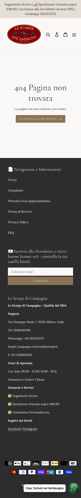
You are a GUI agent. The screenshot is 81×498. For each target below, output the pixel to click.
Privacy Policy (18, 222)
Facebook (14, 429)
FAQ (11, 233)
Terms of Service (20, 211)
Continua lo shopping (37, 119)
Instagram (30, 429)
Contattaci (15, 190)
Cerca (12, 180)
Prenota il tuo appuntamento (29, 201)
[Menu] (74, 34)
